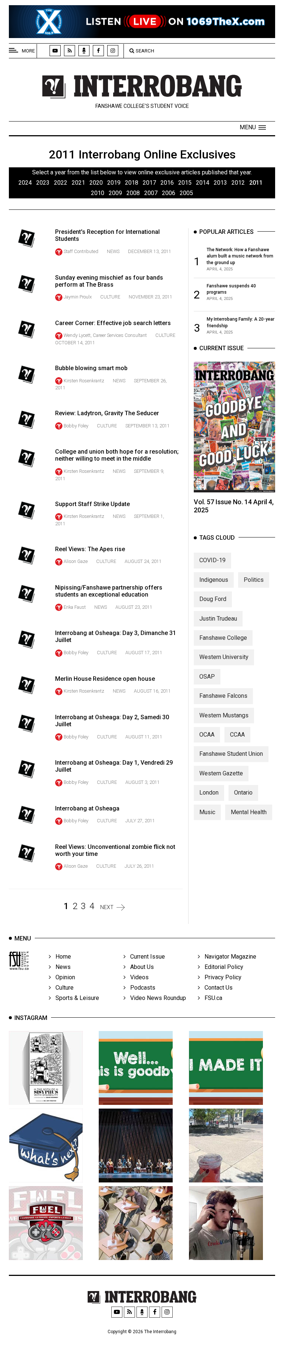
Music (207, 812)
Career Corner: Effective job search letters (113, 323)
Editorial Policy (221, 966)
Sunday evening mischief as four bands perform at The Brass (109, 281)
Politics (254, 579)
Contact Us (216, 987)
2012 (238, 182)
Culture (110, 297)
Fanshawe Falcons (223, 695)
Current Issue (145, 956)
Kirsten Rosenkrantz (84, 380)
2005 (186, 193)
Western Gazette (221, 773)
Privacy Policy (220, 977)
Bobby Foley (76, 426)
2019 (114, 182)
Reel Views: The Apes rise (90, 549)
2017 (149, 182)
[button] (253, 127)
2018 (131, 182)
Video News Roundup (156, 997)
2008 (133, 193)
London (209, 792)
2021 (78, 182)
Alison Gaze (76, 561)
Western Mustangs (223, 715)
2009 (115, 193)
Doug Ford (212, 598)
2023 (43, 182)
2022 (60, 182)
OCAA (206, 734)
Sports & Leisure (75, 997)
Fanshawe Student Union (231, 753)
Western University (223, 656)
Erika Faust (75, 607)
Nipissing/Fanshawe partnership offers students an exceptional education (108, 591)
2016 (167, 182)
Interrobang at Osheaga (87, 808)
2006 (168, 193)
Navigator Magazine (228, 956)
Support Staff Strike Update (92, 504)
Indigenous (213, 579)
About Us (140, 966)
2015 (185, 182)
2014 (202, 182)
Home (61, 956)
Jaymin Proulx (78, 297)
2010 (97, 193)
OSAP (207, 676)
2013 (220, 182)
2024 (25, 182)
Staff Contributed (81, 251)
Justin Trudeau (218, 618)
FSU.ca (211, 997)
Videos (137, 977)
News (113, 251)
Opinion (63, 977)
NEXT (107, 907)
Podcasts (140, 987)
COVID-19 (212, 560)
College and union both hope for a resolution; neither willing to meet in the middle (117, 455)
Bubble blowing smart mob (91, 368)
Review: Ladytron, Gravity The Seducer (107, 413)
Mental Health (249, 812)
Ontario (243, 792)
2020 (96, 182)
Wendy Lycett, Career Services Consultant (105, 335)
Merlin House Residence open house (105, 678)
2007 (151, 193)
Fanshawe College (223, 637)
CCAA (237, 734)
